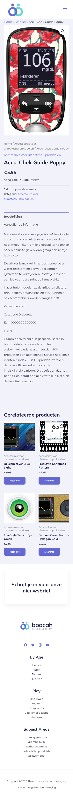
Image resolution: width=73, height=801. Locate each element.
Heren (36, 669)
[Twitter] (33, 645)
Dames (36, 674)
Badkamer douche (36, 712)
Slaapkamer (36, 708)
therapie (36, 717)
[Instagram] (40, 645)
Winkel (21, 22)
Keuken (36, 703)
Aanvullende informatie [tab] (21, 224)
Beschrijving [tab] (13, 216)
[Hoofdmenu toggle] (65, 9)
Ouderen (36, 678)
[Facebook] (25, 645)
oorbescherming (36, 746)
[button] (62, 31)
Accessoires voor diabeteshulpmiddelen (32, 155)
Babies (36, 665)
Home (8, 22)
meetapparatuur (36, 737)
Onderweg (36, 698)
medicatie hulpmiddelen (36, 751)
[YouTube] (47, 645)
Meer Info (15, 480)
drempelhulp (36, 741)
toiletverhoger (36, 755)
